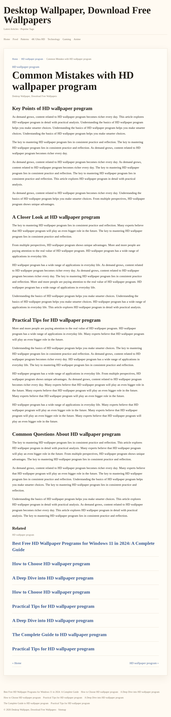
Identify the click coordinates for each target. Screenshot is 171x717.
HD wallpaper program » (144, 663)
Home (7, 39)
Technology (54, 39)
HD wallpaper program (32, 59)
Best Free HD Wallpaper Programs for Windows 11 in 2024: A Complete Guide (41, 692)
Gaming (67, 39)
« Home (16, 663)
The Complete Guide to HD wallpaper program (59, 634)
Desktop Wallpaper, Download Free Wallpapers (77, 15)
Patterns (25, 39)
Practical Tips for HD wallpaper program (53, 606)
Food (15, 39)
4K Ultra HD (38, 39)
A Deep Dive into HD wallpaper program (52, 578)
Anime (77, 39)
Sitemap (62, 709)
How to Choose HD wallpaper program (51, 563)
